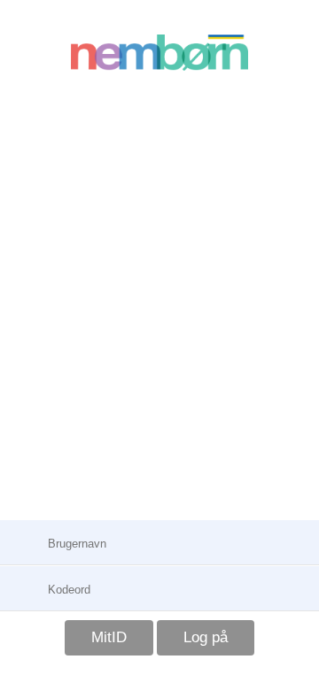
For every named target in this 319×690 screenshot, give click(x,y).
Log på (205, 637)
